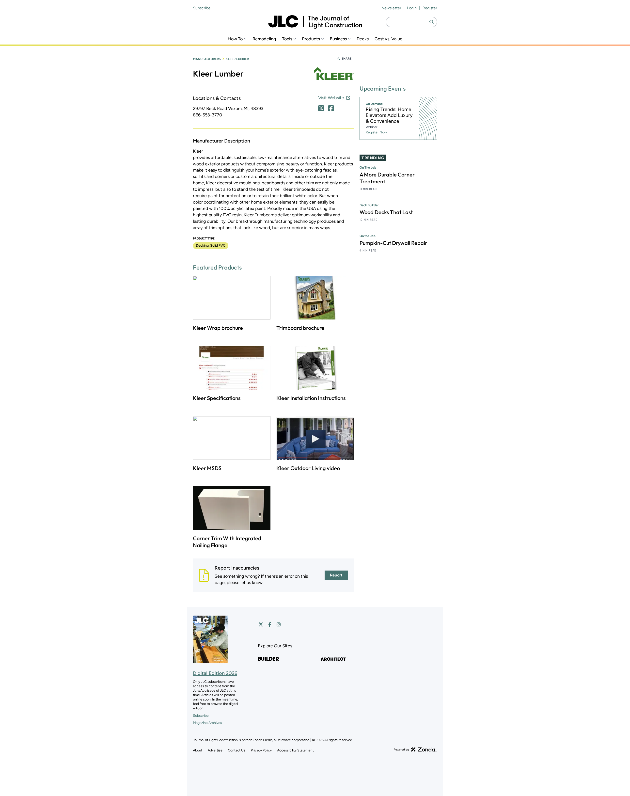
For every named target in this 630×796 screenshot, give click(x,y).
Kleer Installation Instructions (311, 398)
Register (430, 8)
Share (346, 58)
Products (311, 39)
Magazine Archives (207, 723)
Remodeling (264, 39)
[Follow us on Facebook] (270, 624)
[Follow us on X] (261, 624)
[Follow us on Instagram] (279, 624)
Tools (287, 39)
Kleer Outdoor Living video (308, 468)
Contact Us (236, 750)
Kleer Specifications (216, 398)
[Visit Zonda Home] (415, 749)
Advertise (215, 750)
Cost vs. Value (388, 39)
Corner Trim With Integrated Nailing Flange (227, 542)
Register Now (376, 132)
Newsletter (391, 8)
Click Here (321, 108)
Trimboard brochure (300, 327)
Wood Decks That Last (386, 212)
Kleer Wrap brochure (218, 327)
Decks (363, 39)
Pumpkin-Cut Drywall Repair (393, 242)
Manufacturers (207, 59)
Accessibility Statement (295, 750)
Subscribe (201, 8)
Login (412, 8)
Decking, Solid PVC (210, 245)
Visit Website (331, 97)
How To (235, 39)
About (197, 750)
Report (336, 575)
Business (338, 39)
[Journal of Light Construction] (315, 22)
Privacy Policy (261, 750)
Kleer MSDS (207, 468)
